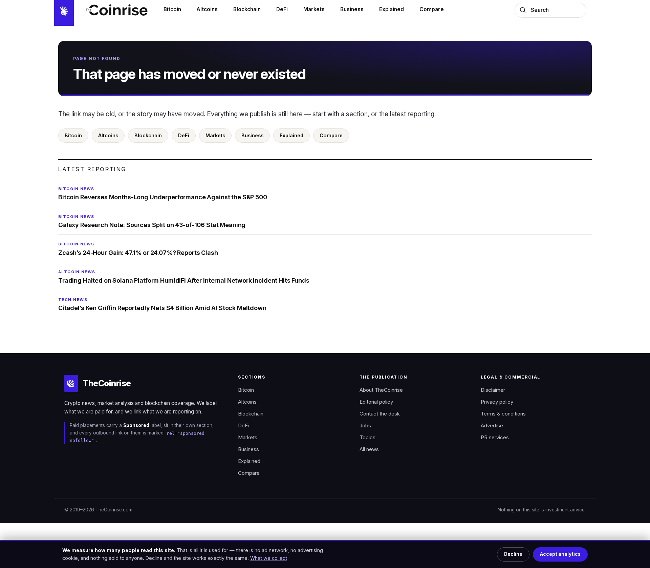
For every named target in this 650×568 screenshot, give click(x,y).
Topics (367, 437)
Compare (331, 135)
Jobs (365, 426)
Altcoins (108, 135)
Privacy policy (497, 402)
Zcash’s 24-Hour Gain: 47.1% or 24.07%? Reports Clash (138, 249)
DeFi (183, 135)
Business (252, 135)
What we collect (268, 558)
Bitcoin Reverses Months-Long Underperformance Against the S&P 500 (162, 193)
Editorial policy (376, 402)
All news (369, 449)
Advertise (492, 426)
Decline (513, 554)
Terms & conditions (503, 414)
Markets (215, 135)
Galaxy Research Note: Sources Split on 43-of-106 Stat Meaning (151, 221)
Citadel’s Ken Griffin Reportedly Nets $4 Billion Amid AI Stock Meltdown (162, 304)
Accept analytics (560, 554)
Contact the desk (380, 414)
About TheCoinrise (381, 390)
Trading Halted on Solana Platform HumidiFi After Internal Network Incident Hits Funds (183, 276)
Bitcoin (73, 135)
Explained (291, 135)
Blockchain (148, 135)
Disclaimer (493, 390)
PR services (495, 437)
